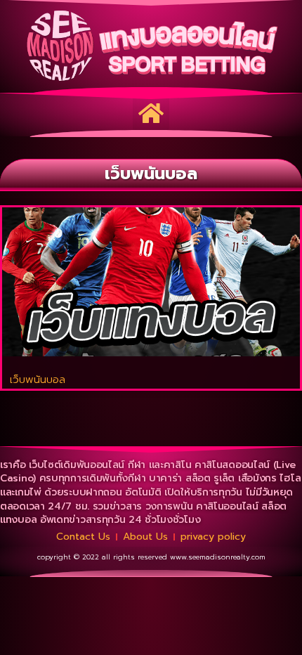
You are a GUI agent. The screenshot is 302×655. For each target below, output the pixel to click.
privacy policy (213, 536)
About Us (145, 536)
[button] (151, 113)
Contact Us (83, 536)
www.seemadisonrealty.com (217, 557)
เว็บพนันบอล (37, 379)
